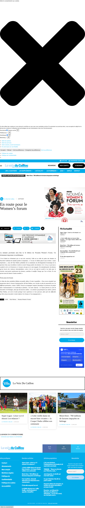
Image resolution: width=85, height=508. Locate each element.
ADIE (6, 299)
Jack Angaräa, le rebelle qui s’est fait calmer (52, 475)
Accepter (3, 150)
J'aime (49, 445)
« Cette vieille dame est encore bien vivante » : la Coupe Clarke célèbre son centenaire (70, 240)
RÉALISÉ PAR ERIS (52, 503)
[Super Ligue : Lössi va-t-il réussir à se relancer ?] (13, 403)
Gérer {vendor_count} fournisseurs (11, 144)
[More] (42, 228)
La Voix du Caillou (9, 199)
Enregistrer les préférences (32, 150)
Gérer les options (6, 140)
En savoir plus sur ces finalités (10, 146)
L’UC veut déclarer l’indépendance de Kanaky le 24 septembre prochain (53, 464)
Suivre (63, 445)
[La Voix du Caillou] (2, 199)
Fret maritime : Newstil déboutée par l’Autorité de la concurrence (70, 251)
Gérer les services (6, 142)
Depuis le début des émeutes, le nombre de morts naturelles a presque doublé (53, 485)
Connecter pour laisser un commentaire (11, 436)
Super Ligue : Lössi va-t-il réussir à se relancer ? (29, 463)
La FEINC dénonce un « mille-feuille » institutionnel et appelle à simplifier (30, 490)
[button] (42, 64)
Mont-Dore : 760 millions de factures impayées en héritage (43, 175)
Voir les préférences (18, 150)
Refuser (9, 150)
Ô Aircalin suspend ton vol (67, 256)
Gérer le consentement (7, 507)
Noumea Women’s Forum (24, 299)
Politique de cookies (7, 153)
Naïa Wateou (13, 299)
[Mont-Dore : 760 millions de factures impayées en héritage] (71, 403)
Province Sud (49, 218)
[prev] (80, 176)
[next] (82, 176)
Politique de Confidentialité (9, 155)
